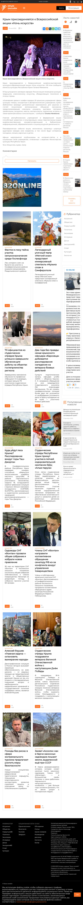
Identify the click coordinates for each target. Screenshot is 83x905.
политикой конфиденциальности (31, 902)
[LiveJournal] (50, 28)
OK (77, 895)
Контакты (38, 840)
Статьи (37, 829)
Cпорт (66, 248)
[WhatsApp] (53, 28)
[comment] (76, 22)
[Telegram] (81, 2)
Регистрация (73, 8)
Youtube (22, 832)
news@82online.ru (56, 847)
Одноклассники (24, 826)
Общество (68, 222)
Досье (66, 241)
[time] (65, 22)
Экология (68, 255)
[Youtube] (78, 2)
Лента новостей (71, 18)
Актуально (68, 219)
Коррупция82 (69, 226)
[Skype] (56, 28)
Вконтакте (22, 829)
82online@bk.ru (66, 847)
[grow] (70, 22)
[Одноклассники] (70, 2)
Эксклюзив (68, 233)
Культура (67, 252)
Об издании (39, 826)
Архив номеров (40, 832)
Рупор (37, 842)
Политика (68, 230)
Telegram (22, 834)
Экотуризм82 (69, 244)
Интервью (68, 237)
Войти (61, 8)
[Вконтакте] (74, 2)
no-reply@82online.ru (66, 852)
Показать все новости (71, 201)
